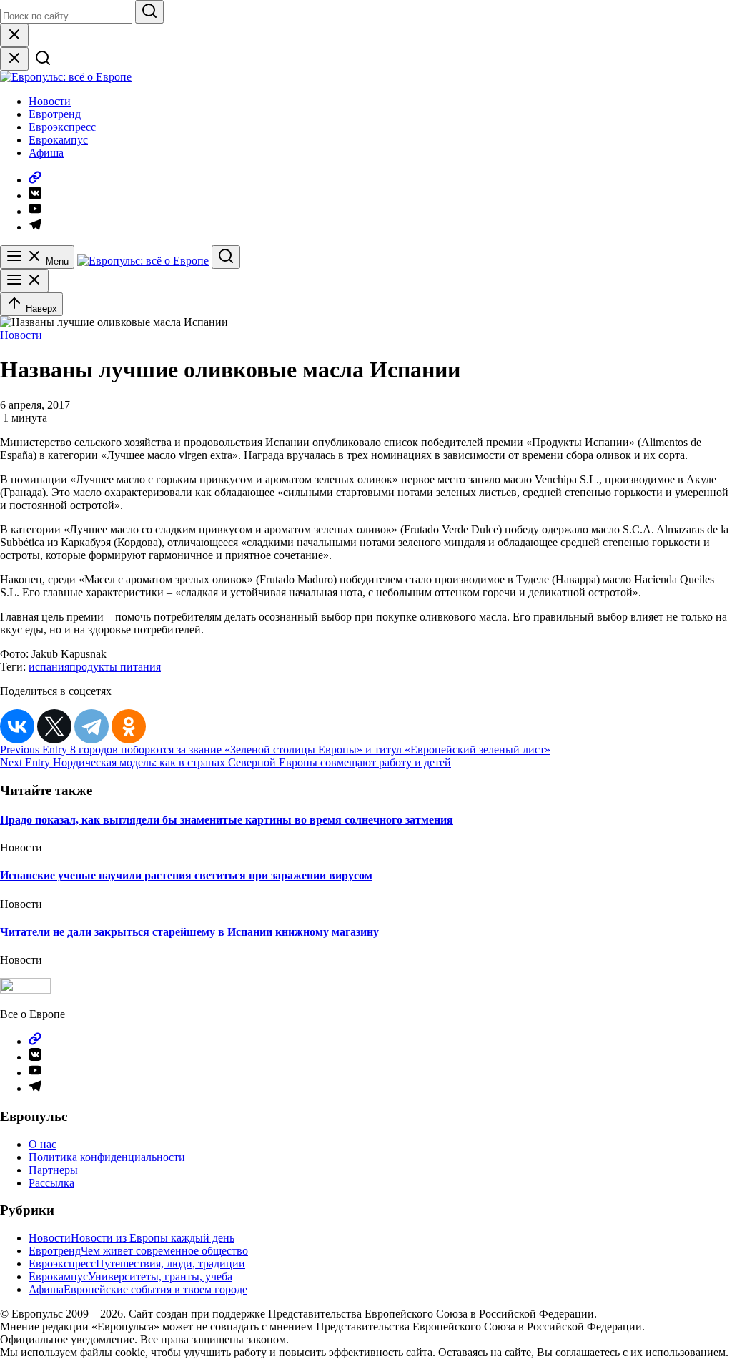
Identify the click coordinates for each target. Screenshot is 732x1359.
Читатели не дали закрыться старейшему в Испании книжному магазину (189, 932)
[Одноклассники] (129, 726)
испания (49, 667)
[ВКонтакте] (17, 726)
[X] (54, 726)
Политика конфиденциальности (107, 1157)
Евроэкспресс (62, 127)
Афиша (46, 153)
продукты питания (115, 667)
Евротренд (55, 114)
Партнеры (53, 1170)
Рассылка (51, 1183)
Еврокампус (58, 140)
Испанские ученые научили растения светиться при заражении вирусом (186, 875)
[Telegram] (91, 726)
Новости (50, 101)
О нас (42, 1144)
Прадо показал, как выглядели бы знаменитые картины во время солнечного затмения (226, 820)
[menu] (24, 280)
